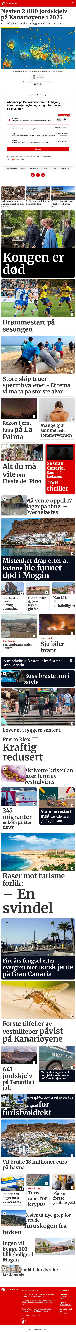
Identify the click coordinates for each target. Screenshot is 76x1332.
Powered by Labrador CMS (38, 1329)
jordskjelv (45, 168)
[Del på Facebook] (35, 84)
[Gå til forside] (9, 3)
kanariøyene (34, 168)
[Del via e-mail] (40, 84)
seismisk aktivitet (12, 168)
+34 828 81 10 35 (65, 1305)
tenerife (23, 168)
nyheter (54, 168)
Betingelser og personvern (31, 1315)
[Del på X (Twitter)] (38, 84)
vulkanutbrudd (65, 168)
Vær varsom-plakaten (36, 1309)
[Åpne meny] (72, 3)
